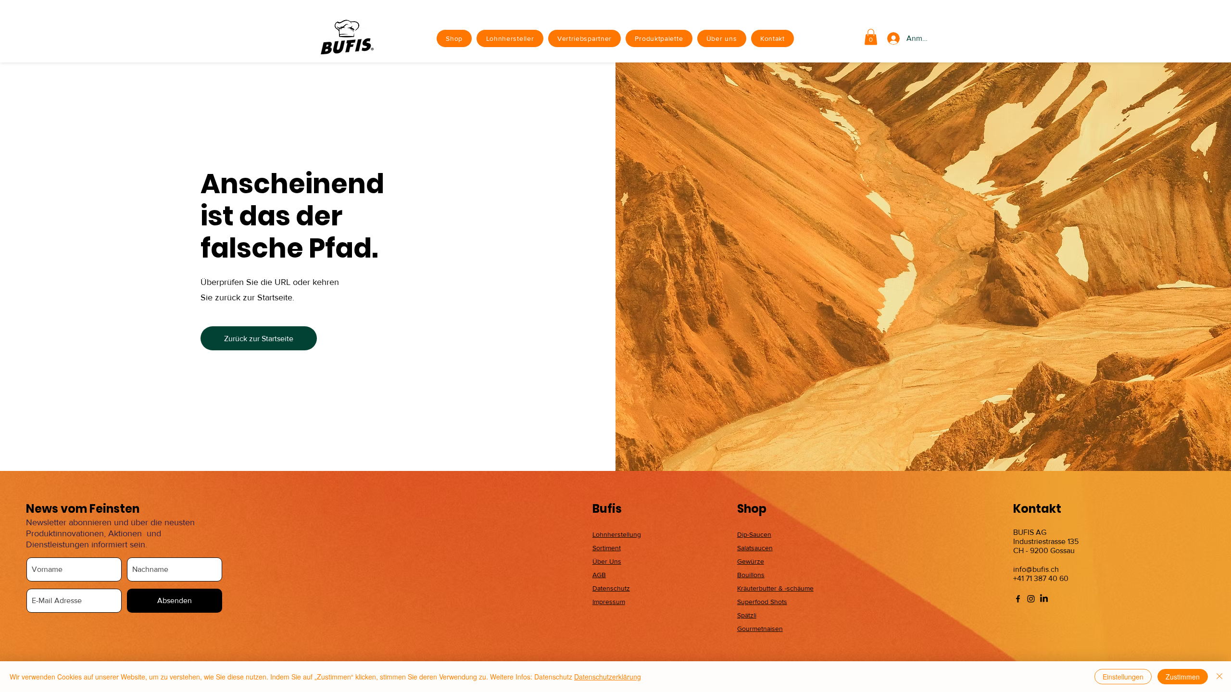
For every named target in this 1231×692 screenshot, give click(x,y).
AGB (599, 575)
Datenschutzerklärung (607, 676)
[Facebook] (1018, 599)
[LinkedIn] (1044, 599)
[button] (871, 37)
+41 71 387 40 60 (1040, 578)
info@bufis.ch (1036, 569)
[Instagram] (1031, 599)
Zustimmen (1183, 676)
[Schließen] (1219, 676)
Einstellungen (1123, 676)
